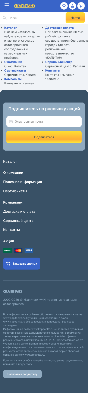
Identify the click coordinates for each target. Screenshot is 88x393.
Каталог (10, 27)
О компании (13, 62)
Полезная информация (22, 182)
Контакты (52, 70)
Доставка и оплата (59, 27)
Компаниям (13, 79)
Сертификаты (15, 70)
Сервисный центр (58, 62)
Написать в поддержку (22, 374)
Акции (8, 241)
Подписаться (44, 137)
